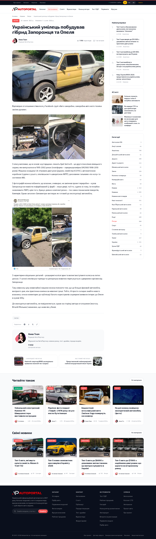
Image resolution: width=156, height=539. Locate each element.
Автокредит (104, 513)
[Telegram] (24, 324)
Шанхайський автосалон (126, 254)
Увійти (140, 2)
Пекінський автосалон (126, 213)
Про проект (17, 2)
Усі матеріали (136, 380)
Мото (126, 184)
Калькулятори (84, 9)
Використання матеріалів (113, 535)
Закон (126, 171)
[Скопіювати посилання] (37, 324)
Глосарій (103, 504)
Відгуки (114, 9)
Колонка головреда (126, 175)
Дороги (126, 159)
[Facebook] (28, 324)
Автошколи (128, 504)
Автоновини (52, 9)
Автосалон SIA (126, 142)
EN (134, 2)
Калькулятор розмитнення (110, 508)
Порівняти (105, 9)
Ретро (16, 20)
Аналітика (126, 150)
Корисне (34, 2)
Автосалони (128, 496)
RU (129, 2)
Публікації (79, 504)
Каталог (26, 2)
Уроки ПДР (126, 246)
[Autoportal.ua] (24, 9)
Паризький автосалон (126, 209)
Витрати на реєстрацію (108, 517)
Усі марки (55, 496)
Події (126, 217)
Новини (126, 188)
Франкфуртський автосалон (126, 250)
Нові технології (126, 200)
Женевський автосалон (126, 167)
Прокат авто (128, 508)
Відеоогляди (71, 9)
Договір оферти (98, 535)
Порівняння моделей (60, 504)
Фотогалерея (57, 508)
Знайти (43, 511)
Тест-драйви (81, 513)
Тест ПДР (95, 9)
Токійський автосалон (126, 234)
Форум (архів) (81, 521)
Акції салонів (126, 146)
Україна (126, 242)
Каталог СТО (128, 500)
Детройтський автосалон (126, 155)
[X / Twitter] (33, 324)
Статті (62, 9)
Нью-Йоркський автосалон (126, 204)
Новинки (126, 192)
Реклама (42, 2)
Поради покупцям (82, 508)
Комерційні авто (126, 180)
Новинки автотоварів (126, 196)
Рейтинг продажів (59, 517)
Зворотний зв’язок (138, 535)
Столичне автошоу (126, 229)
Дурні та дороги (126, 163)
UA (125, 2)
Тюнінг (126, 238)
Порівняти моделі (106, 521)
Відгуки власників (58, 513)
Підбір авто (56, 500)
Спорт (126, 225)
